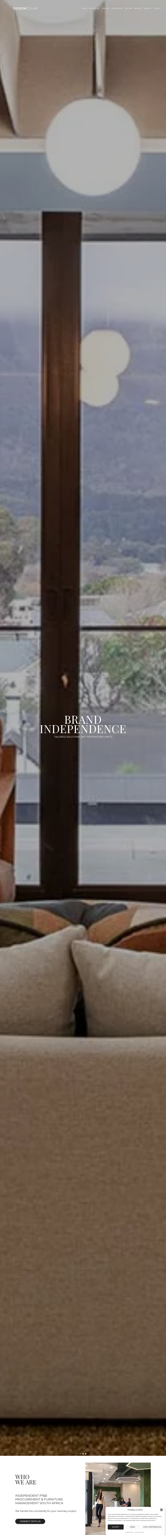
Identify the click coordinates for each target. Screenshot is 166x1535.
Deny (132, 1527)
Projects (138, 8)
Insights (147, 8)
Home (84, 8)
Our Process (117, 8)
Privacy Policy (139, 1532)
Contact (157, 8)
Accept (115, 1527)
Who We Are (94, 8)
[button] (161, 1510)
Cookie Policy (129, 1532)
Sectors (128, 8)
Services (105, 8)
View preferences (152, 1527)
